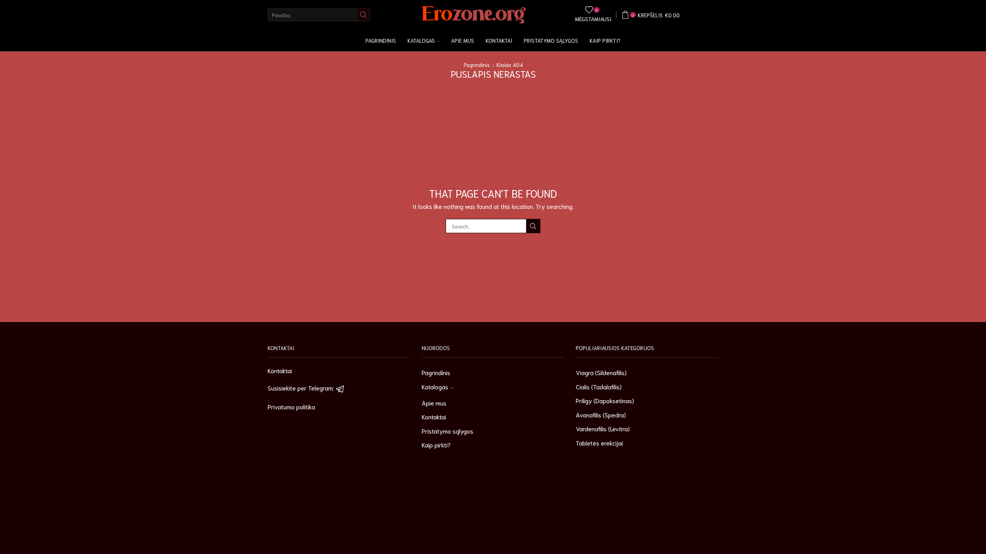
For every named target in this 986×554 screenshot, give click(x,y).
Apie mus (462, 40)
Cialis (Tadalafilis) (599, 386)
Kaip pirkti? (605, 40)
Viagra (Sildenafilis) (601, 372)
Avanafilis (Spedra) (601, 414)
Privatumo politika (291, 406)
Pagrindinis (381, 40)
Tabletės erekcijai (599, 443)
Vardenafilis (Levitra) (603, 428)
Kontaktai (499, 40)
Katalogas (421, 40)
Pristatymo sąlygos (551, 40)
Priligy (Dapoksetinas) (605, 400)
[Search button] (363, 15)
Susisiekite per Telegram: (301, 388)
